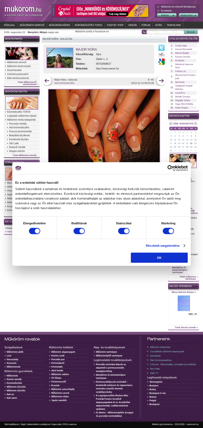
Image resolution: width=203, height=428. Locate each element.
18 (175, 143)
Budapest (154, 404)
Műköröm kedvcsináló (19, 66)
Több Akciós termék (185, 327)
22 (191, 143)
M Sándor (180, 60)
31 (187, 132)
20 (183, 143)
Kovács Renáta (182, 57)
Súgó (23, 424)
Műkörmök (12, 375)
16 (195, 140)
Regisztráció (187, 15)
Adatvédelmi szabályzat (38, 424)
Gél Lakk (14, 143)
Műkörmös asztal (60, 393)
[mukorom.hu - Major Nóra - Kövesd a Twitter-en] (161, 50)
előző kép (46, 81)
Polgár (152, 400)
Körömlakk (57, 367)
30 (183, 132)
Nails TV (154, 373)
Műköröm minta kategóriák (21, 119)
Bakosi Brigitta (182, 53)
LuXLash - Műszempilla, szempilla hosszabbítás (173, 364)
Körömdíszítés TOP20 (88, 25)
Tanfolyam (174, 25)
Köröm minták (14, 379)
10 (171, 140)
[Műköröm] (24, 16)
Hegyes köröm (17, 151)
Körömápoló (57, 363)
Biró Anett (179, 82)
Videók (132, 25)
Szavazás (11, 363)
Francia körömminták (20, 131)
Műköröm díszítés (16, 390)
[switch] (79, 231)
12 (179, 140)
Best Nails (155, 369)
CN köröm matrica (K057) (183, 292)
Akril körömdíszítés (19, 127)
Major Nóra (86, 49)
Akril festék (57, 370)
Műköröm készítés (16, 387)
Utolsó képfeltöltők (183, 38)
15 (191, 140)
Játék (158, 25)
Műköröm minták (16, 91)
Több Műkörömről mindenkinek (27, 83)
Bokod (152, 397)
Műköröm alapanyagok (63, 352)
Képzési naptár (179, 116)
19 (179, 143)
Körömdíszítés (14, 383)
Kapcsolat (56, 424)
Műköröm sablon (60, 374)
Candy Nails (181, 45)
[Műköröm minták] (21, 109)
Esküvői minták (17, 147)
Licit (9, 355)
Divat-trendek (14, 70)
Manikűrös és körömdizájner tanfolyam (179, 269)
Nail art (10, 394)
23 (195, 143)
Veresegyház (156, 382)
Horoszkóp (12, 359)
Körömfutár (155, 356)
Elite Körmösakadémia (160, 360)
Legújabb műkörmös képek (21, 115)
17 (171, 143)
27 (171, 132)
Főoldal (9, 25)
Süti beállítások (11, 424)
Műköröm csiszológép (63, 389)
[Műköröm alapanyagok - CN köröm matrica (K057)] (183, 311)
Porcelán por (58, 359)
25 (175, 147)
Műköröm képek (59, 25)
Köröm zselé (57, 355)
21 (187, 143)
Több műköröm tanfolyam (188, 278)
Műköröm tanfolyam (106, 352)
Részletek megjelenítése (163, 245)
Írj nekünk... (167, 10)
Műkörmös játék (15, 352)
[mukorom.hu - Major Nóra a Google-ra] (161, 64)
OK (159, 257)
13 (183, 140)
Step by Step (115, 25)
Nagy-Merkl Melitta (184, 104)
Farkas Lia (180, 71)
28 (175, 132)
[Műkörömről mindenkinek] (21, 59)
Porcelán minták (18, 123)
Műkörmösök (13, 367)
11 (175, 140)
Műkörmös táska (60, 396)
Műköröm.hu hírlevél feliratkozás (178, 6)
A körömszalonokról (17, 74)
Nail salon (12, 398)
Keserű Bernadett (183, 49)
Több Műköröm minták (24, 155)
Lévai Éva (180, 93)
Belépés (165, 15)
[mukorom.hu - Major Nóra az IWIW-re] (161, 57)
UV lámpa (56, 378)
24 (171, 147)
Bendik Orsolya (182, 96)
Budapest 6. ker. (157, 393)
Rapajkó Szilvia (182, 100)
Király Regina (181, 108)
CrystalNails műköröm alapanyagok (167, 351)
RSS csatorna (70, 424)
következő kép (161, 81)
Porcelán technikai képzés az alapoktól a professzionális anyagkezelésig (111, 367)
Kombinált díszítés (19, 139)
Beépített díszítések (19, 135)
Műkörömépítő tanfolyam (109, 355)
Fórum (146, 25)
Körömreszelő (58, 381)
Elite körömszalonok (18, 78)
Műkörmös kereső (32, 25)
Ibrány (152, 389)
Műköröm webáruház (160, 347)
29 (179, 132)
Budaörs (153, 385)
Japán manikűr (59, 400)
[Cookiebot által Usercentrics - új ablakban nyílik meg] (170, 168)
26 (179, 147)
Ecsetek (55, 385)
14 (187, 140)
